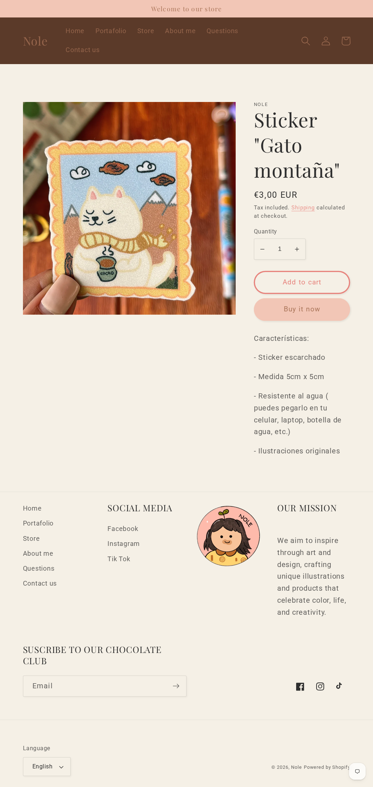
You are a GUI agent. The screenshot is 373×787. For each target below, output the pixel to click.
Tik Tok (118, 559)
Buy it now (302, 309)
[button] (306, 41)
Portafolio (38, 523)
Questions (39, 568)
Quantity (265, 231)
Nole (296, 767)
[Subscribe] (176, 686)
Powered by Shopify (327, 767)
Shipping (303, 207)
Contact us (40, 583)
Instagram (123, 543)
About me (38, 553)
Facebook (122, 528)
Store (31, 538)
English (42, 766)
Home (32, 508)
